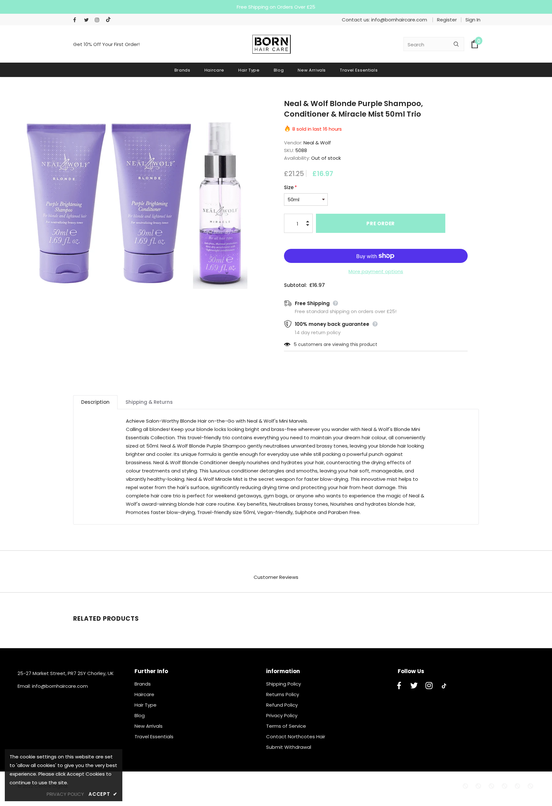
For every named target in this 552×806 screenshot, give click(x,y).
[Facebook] (77, 20)
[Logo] (271, 44)
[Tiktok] (110, 20)
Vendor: (293, 142)
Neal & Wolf (317, 142)
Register (447, 19)
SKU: (289, 150)
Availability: (297, 158)
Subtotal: (295, 285)
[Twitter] (88, 20)
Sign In (472, 19)
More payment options (376, 271)
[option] (132, 198)
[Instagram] (99, 20)
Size (290, 187)
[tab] (95, 402)
